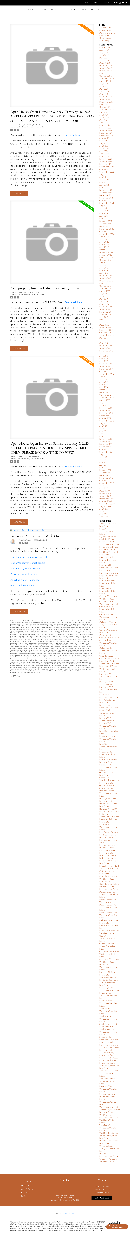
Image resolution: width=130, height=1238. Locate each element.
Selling (73, 10)
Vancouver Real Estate (63, 667)
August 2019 (104, 263)
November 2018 (106, 283)
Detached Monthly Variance (25, 574)
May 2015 (103, 359)
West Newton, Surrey (80, 669)
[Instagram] (117, 3)
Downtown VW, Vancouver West (60, 633)
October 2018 (105, 286)
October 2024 (105, 107)
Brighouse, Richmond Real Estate (71, 624)
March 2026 (104, 63)
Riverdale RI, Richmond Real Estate (31, 657)
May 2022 (103, 182)
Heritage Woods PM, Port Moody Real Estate (31, 643)
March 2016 (104, 343)
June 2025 (104, 86)
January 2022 (105, 193)
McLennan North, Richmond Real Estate (36, 650)
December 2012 (106, 413)
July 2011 (103, 457)
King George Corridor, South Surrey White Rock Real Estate (52, 645)
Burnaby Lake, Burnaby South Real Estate (39, 626)
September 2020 (107, 234)
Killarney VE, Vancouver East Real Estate (22, 645)
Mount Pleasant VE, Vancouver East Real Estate (34, 652)
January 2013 (105, 411)
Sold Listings (104, 41)
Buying (54, 10)
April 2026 (104, 60)
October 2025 (105, 76)
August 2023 (105, 143)
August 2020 (105, 237)
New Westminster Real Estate (26, 653)
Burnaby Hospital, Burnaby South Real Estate (108, 583)
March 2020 (104, 250)
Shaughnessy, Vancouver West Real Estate (40, 658)
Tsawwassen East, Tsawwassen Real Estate (55, 665)
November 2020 (106, 229)
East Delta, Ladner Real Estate (46, 634)
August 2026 (105, 50)
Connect (106, 3)
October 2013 (105, 395)
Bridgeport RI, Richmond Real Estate (25, 624)
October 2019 (105, 260)
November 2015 (106, 351)
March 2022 (104, 188)
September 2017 (106, 315)
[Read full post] (52, 67)
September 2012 (106, 421)
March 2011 (104, 468)
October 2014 (105, 372)
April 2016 (103, 341)
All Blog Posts (105, 28)
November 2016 (106, 330)
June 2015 (103, 356)
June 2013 (103, 405)
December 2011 (105, 444)
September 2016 (106, 335)
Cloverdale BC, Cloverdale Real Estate (46, 629)
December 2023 (106, 133)
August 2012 (104, 424)
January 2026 (105, 68)
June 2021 (103, 211)
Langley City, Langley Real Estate (83, 646)
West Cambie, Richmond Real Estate (22, 669)
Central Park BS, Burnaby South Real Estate (27, 627)
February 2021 (105, 221)
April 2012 (103, 434)
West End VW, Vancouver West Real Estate (61, 669)
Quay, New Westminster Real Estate (70, 653)
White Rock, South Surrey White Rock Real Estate (62, 671)
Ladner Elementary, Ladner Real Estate (30, 127)
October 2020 (105, 232)
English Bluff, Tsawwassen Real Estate (107, 713)
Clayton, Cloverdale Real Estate (24, 629)
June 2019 (103, 268)
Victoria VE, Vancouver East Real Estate (82, 667)
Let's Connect (102, 1197)
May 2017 (103, 320)
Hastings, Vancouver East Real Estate (70, 641)
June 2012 (103, 429)
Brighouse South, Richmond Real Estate (48, 624)
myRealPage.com (69, 1213)
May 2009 (104, 514)
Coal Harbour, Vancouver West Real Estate (70, 629)
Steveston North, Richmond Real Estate (38, 662)
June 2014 (103, 382)
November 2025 (106, 73)
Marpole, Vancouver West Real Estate (70, 648)
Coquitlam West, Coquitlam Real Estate (41, 631)
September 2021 (106, 203)
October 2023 (105, 138)
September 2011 (106, 452)
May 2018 (103, 299)
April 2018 (103, 302)
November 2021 (106, 198)
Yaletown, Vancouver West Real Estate (29, 672)
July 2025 (103, 84)
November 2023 (106, 136)
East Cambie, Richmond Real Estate (25, 634)
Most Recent (104, 48)
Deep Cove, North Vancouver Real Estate (66, 631)
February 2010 (105, 494)
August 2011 (104, 455)
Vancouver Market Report (48, 667)
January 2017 (105, 328)
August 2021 (104, 206)
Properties (41, 10)
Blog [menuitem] (84, 10)
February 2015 (105, 364)
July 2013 (103, 403)
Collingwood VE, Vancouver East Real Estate (108, 650)
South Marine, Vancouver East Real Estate (40, 660)
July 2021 (103, 208)
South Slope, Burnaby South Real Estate (64, 660)
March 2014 (104, 390)
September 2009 (107, 504)
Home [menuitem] (30, 10)
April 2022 (104, 185)
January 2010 (105, 496)
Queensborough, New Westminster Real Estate (40, 655)
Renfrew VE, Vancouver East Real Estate (108, 967)
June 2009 (104, 512)
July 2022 (103, 177)
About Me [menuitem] (94, 10)
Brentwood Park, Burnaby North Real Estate (107, 560)
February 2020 (106, 252)
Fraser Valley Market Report (25, 569)
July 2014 (103, 379)
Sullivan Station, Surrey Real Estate (28, 664)
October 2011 (104, 449)
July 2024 (103, 115)
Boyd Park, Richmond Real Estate (58, 622)
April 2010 (103, 488)
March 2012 (104, 436)
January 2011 (105, 473)
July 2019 (103, 265)
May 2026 (103, 58)
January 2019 (105, 278)
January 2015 (105, 366)
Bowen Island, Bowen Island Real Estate (36, 622)
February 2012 (105, 439)
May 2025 (103, 89)
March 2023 (104, 156)
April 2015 (103, 361)
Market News (105, 30)
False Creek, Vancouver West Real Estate (40, 638)
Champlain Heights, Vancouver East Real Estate (55, 627)
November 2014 (106, 369)
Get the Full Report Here (23, 586)
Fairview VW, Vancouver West (27, 636)
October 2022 (105, 169)
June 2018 (103, 296)
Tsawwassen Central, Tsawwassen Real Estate (28, 665)
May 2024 (103, 120)
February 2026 (105, 66)
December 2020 (106, 226)
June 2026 (104, 55)
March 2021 (104, 219)
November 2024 (106, 105)
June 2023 (104, 149)
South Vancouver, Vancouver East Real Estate (108, 1031)
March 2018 (104, 304)
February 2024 (105, 128)
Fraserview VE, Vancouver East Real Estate (30, 639)
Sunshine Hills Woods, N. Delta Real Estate (51, 664)
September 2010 (106, 483)
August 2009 (105, 506)
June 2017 (103, 317)
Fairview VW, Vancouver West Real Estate (48, 636)
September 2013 (106, 398)
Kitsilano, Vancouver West (78, 645)
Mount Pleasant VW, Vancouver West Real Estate (63, 652)
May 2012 (103, 431)
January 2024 (105, 131)
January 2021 (105, 224)
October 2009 (105, 501)
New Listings (104, 35)
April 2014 (103, 387)
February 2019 (105, 276)
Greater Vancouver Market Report (28, 557)
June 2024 (104, 118)
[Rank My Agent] (120, 3)
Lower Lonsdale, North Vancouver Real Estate (23, 648)
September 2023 (106, 141)
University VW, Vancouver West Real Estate (108, 1089)
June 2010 (103, 486)
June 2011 (103, 460)
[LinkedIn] (126, 3)
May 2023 (103, 151)
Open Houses (105, 38)
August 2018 (104, 291)
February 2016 (105, 346)
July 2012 (103, 426)
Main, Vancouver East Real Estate (48, 648)
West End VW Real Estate (40, 669)
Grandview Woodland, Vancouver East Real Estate (78, 639)
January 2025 (105, 99)
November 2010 (106, 478)
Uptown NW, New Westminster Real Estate (27, 667)
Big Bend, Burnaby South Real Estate (72, 620)
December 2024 (106, 102)
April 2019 (103, 273)
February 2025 (106, 97)
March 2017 (104, 325)
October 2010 (105, 481)
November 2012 (106, 416)
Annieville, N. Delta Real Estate (28, 620)
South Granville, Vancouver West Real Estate (108, 1011)
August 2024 (105, 112)
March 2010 (104, 491)
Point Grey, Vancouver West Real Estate (47, 653)
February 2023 (105, 159)
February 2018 (105, 307)
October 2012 (105, 418)
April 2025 (104, 92)
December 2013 (106, 392)
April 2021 (103, 216)
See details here (73, 135)
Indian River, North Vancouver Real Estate (57, 643)
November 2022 (106, 167)
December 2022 (106, 164)
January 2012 (105, 442)
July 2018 (103, 294)
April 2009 (104, 517)
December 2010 (106, 475)
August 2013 (104, 400)
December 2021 (106, 195)
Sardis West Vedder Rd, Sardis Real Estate (54, 657)
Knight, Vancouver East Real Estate (38, 646)
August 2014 (104, 377)
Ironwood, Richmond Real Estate (80, 643)
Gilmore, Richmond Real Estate (53, 639)
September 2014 (106, 374)
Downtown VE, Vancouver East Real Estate (37, 633)
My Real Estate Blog (107, 33)
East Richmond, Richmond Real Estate (66, 634)
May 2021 (103, 213)
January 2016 (105, 348)
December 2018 (106, 281)
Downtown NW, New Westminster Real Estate (108, 668)
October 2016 (105, 333)
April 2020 (104, 247)
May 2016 (103, 338)
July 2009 (103, 509)
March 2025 (104, 94)
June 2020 (104, 242)
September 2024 (106, 110)
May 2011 (103, 462)
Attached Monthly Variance (25, 580)
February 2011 (105, 470)
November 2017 (106, 312)
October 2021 (105, 201)
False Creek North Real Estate (70, 636)
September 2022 (106, 172)
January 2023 (105, 162)
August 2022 (105, 175)
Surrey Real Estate (70, 664)
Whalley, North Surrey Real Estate (37, 671)
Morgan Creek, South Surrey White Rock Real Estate (64, 650)
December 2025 (106, 71)
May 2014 (103, 385)
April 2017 (103, 322)
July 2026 (103, 53)
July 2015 (103, 354)
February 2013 (105, 408)
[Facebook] (114, 3)
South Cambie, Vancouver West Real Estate (66, 658)
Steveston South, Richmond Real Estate (62, 662)
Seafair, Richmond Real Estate (76, 657)
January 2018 (105, 309)
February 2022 (105, 190)
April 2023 (104, 154)
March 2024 (104, 125)
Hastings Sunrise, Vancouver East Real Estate (45, 641)
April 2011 (103, 465)
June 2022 (104, 180)
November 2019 (106, 258)
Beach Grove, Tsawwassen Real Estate (49, 620)
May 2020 (104, 245)
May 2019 (103, 271)
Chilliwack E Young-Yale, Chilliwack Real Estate (108, 624)
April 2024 (104, 123)
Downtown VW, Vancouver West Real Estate (108, 689)
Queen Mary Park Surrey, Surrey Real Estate (107, 946)
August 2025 (105, 81)
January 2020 (105, 255)
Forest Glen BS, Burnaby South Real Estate (65, 638)
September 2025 (106, 79)
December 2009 (106, 499)
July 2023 (103, 146)
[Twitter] (123, 3)
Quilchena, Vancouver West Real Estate (66, 655)
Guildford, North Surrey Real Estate (20, 641)
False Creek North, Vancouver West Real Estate (108, 738)
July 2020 (103, 239)
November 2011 (106, 447)
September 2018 (106, 289)
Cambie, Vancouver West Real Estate (63, 626)
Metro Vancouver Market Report (27, 563)
